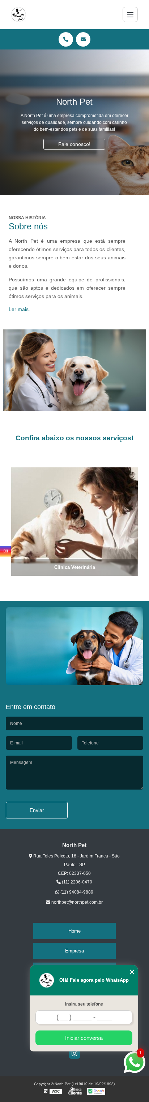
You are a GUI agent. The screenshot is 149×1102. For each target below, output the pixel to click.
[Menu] (130, 14)
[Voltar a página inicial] (18, 14)
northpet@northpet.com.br (76, 902)
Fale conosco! (74, 144)
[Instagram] (74, 1053)
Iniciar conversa (84, 1038)
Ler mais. (19, 309)
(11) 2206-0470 (76, 882)
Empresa (74, 951)
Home (74, 931)
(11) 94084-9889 (76, 892)
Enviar (37, 810)
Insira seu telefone (84, 1004)
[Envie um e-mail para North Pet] (83, 39)
